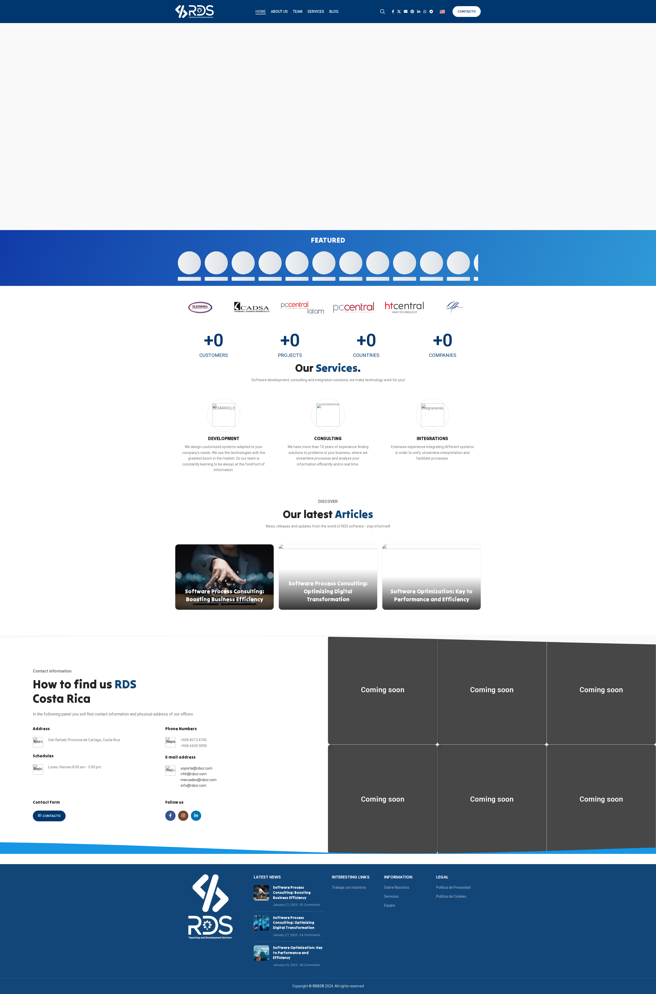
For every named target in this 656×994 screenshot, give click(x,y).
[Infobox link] (223, 435)
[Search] (382, 11)
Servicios (391, 896)
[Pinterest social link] (412, 11)
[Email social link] (405, 11)
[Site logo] (194, 11)
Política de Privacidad (453, 887)
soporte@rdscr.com (196, 768)
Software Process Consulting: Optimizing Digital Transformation (328, 591)
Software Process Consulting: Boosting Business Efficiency (292, 892)
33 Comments (310, 905)
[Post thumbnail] (261, 896)
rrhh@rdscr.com (194, 774)
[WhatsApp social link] (425, 11)
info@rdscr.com (193, 785)
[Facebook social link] (393, 11)
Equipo (389, 905)
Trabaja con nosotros (349, 887)
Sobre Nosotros (396, 887)
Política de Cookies (451, 896)
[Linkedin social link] (419, 11)
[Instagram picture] (382, 690)
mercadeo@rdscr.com (199, 780)
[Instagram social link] (183, 816)
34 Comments (310, 935)
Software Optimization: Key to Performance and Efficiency (298, 952)
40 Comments (310, 965)
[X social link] (399, 11)
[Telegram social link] (431, 11)
